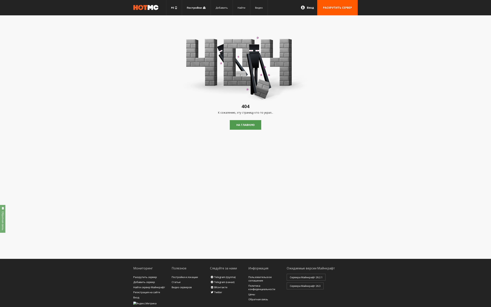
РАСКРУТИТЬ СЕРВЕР (337, 7)
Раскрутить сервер (145, 277)
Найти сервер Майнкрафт (149, 287)
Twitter (218, 292)
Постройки (195, 7)
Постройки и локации (185, 277)
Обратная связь (258, 299)
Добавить (222, 7)
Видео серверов (182, 287)
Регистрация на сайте (146, 292)
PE (173, 7)
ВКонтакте (220, 287)
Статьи (176, 282)
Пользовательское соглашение (260, 278)
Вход (310, 7)
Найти (241, 7)
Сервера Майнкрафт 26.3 (305, 286)
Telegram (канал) (224, 282)
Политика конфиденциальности (261, 287)
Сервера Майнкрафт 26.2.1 (306, 277)
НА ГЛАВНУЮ (245, 125)
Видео (259, 7)
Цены (251, 294)
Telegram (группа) (225, 277)
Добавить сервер (144, 282)
